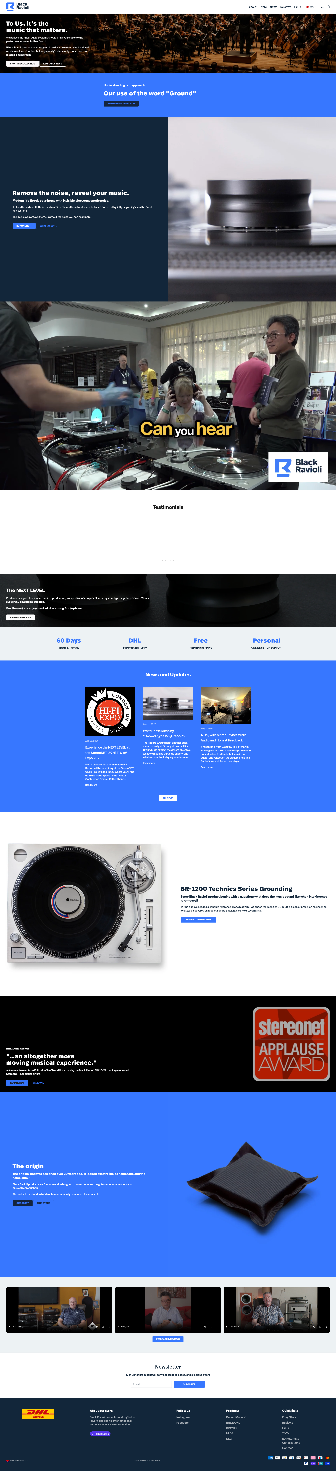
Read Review (17, 1082)
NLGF (229, 1433)
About (252, 7)
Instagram (183, 1417)
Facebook (182, 1423)
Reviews (285, 7)
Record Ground (236, 1417)
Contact (287, 1448)
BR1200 (231, 1428)
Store (263, 7)
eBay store (43, 1203)
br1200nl (38, 1082)
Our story (22, 1203)
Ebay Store (289, 1417)
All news (168, 798)
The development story (198, 919)
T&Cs (285, 1433)
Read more (91, 785)
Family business (52, 63)
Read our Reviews (20, 617)
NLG (229, 1439)
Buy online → (24, 225)
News (273, 7)
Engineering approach (121, 103)
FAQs (297, 7)
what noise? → (48, 225)
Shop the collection (22, 63)
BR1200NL (233, 1423)
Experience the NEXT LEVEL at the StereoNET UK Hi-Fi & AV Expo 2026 (107, 752)
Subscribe (189, 1384)
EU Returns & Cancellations (291, 1441)
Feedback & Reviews (168, 1339)
